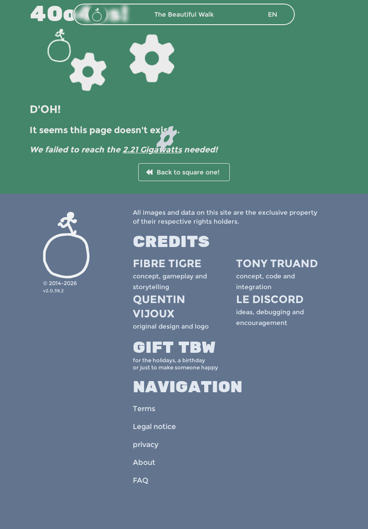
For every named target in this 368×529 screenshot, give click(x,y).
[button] (115, 14)
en (272, 14)
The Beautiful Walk (184, 14)
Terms (144, 408)
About (144, 462)
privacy (145, 444)
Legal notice (154, 426)
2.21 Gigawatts (152, 150)
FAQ (140, 480)
